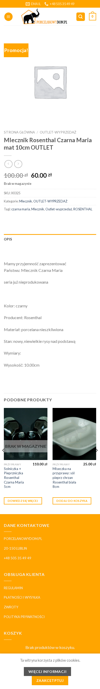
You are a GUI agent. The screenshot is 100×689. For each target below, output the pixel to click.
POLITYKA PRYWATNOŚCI (24, 617)
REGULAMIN (13, 588)
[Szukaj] (80, 17)
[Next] (96, 460)
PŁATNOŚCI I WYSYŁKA (22, 597)
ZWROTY (11, 607)
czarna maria (20, 209)
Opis (8, 239)
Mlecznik (25, 201)
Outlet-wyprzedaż (58, 209)
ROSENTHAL (82, 209)
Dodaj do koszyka (71, 500)
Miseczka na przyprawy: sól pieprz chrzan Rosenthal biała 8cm (64, 478)
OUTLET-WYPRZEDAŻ (58, 132)
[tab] (50, 239)
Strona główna (19, 132)
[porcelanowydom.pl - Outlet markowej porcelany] (44, 17)
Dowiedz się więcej (23, 500)
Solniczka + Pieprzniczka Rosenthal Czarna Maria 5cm (14, 478)
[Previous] (3, 460)
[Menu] (8, 17)
